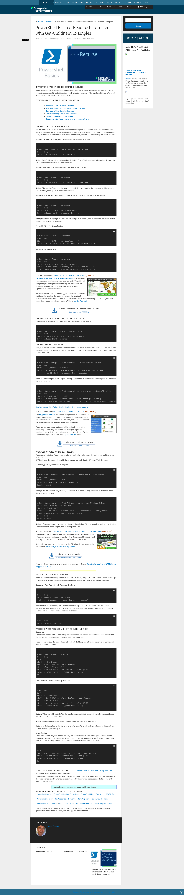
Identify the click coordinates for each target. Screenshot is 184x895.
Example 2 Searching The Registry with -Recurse (65, 108)
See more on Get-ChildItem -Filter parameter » (94, 771)
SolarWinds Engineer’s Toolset (74, 412)
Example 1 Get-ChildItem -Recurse (60, 106)
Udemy (128, 79)
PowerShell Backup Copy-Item (66, 794)
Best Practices (112, 7)
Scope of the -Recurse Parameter (59, 116)
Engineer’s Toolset (47, 415)
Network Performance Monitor (75, 275)
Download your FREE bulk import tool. (60, 547)
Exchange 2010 (91, 2)
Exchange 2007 (78, 2)
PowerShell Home (44, 794)
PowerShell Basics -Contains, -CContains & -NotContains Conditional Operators (103, 871)
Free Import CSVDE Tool (105, 794)
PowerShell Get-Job (44, 851)
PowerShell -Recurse (99, 799)
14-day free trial (70, 435)
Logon (109, 2)
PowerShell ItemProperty (78, 799)
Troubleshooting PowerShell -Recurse (61, 114)
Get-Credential (60, 799)
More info (111, 892)
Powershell (58, 2)
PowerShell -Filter (66, 804)
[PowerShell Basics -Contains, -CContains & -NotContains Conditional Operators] (104, 858)
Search (138, 26)
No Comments (75, 38)
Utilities (147, 2)
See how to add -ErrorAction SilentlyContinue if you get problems (62, 407)
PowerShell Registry (45, 799)
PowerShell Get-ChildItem (47, 804)
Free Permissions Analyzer (86, 804)
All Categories (145, 7)
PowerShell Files (87, 794)
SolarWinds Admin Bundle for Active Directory (83, 531)
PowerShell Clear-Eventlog (75, 851)
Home (40, 22)
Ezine (67, 2)
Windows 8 (118, 2)
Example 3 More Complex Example (60, 111)
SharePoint (138, 2)
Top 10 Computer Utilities (95, 7)
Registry (128, 2)
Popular (45, 2)
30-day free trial (80, 301)
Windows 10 (131, 7)
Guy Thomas (42, 38)
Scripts (102, 2)
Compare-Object (105, 804)
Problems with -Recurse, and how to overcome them (67, 119)
